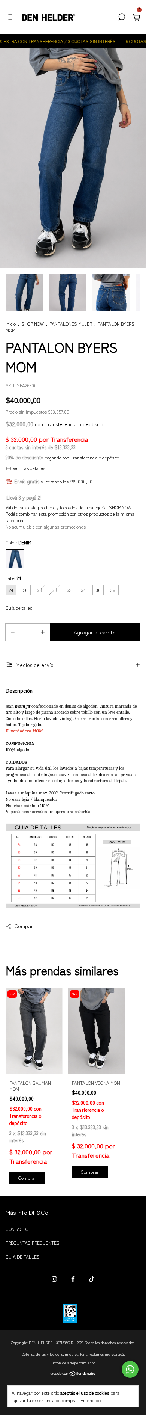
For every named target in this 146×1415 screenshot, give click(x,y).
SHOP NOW (32, 323)
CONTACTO (17, 1229)
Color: (18, 542)
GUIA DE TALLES (23, 1256)
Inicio (11, 323)
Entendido (90, 1400)
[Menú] (11, 17)
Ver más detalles (28, 468)
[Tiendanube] (73, 1374)
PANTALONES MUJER (70, 323)
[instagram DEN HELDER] (54, 1279)
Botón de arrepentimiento (73, 1362)
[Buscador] (122, 17)
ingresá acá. (115, 1354)
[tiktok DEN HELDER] (92, 1279)
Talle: (13, 578)
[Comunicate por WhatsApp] (130, 1369)
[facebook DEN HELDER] (73, 1279)
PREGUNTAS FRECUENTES (33, 1243)
